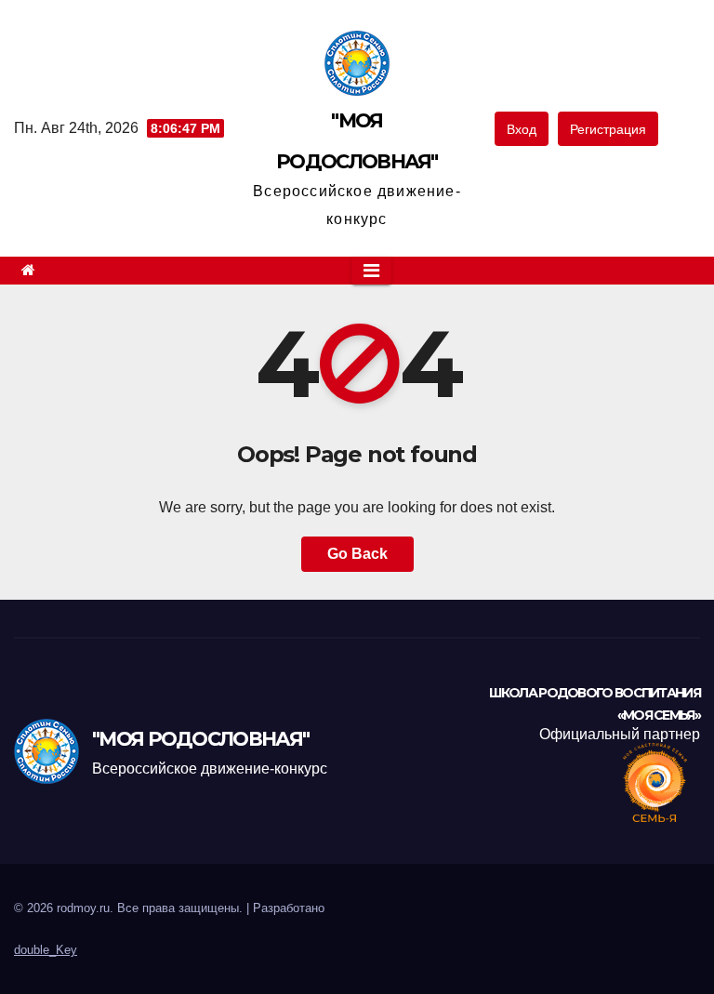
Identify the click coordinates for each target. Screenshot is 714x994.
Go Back (357, 554)
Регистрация (608, 129)
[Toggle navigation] (371, 271)
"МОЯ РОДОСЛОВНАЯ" (200, 738)
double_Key (45, 950)
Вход (521, 129)
